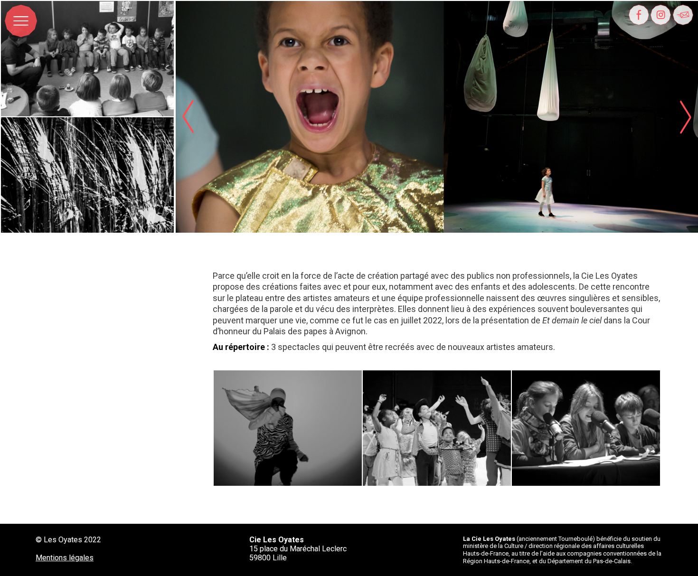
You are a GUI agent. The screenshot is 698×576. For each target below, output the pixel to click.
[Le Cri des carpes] (437, 428)
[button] (685, 116)
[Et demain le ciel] (288, 428)
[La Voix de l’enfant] (586, 428)
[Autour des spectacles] (87, 58)
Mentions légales (65, 557)
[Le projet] (87, 175)
